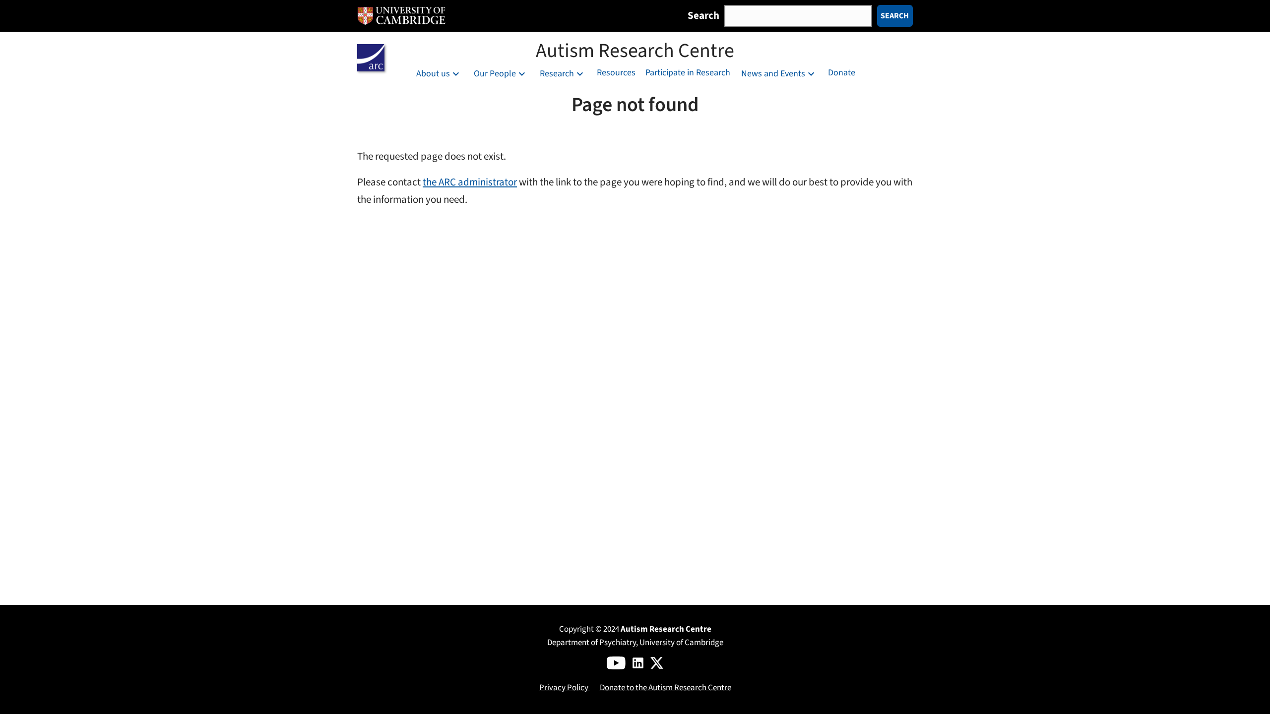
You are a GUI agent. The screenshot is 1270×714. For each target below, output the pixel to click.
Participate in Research (687, 72)
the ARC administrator (470, 182)
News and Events (773, 73)
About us (433, 73)
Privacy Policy (564, 687)
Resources (616, 72)
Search (703, 15)
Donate (841, 72)
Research (557, 73)
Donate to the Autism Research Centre (665, 687)
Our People (495, 73)
